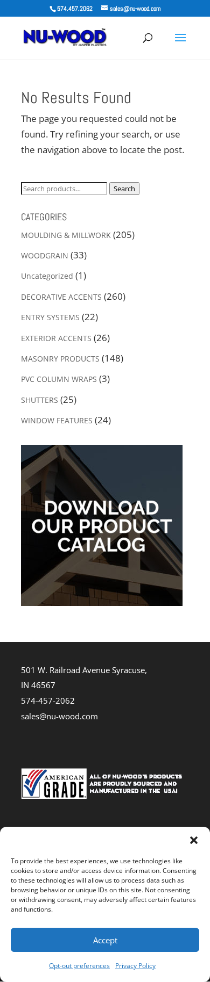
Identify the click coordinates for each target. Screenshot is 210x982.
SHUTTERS (39, 400)
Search (124, 188)
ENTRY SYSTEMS (50, 317)
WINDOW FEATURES (57, 420)
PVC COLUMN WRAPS (59, 379)
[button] (193, 840)
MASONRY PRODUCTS (60, 358)
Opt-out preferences (79, 965)
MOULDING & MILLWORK (66, 235)
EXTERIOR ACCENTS (56, 338)
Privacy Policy (135, 965)
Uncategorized (47, 276)
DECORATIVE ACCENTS (61, 297)
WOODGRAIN (44, 255)
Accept (105, 940)
